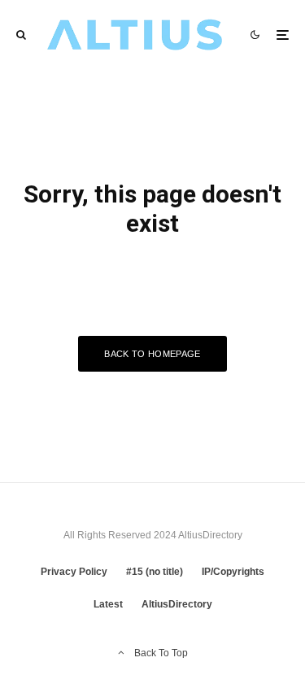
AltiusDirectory (177, 604)
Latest (108, 604)
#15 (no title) (154, 571)
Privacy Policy (74, 571)
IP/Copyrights (233, 571)
